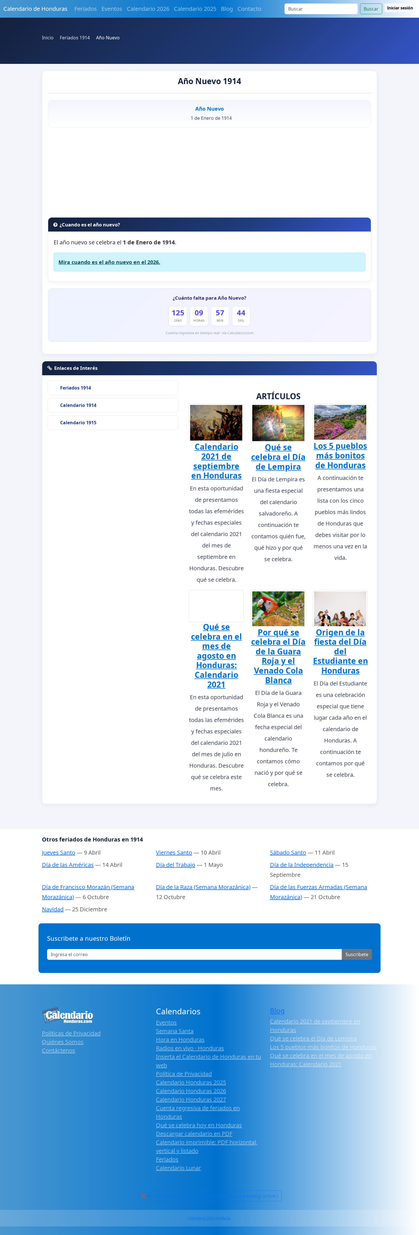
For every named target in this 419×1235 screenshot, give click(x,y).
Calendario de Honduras (35, 9)
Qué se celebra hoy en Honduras (199, 1125)
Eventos (111, 9)
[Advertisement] (209, 174)
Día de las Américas (68, 865)
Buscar (371, 9)
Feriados (85, 9)
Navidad (53, 909)
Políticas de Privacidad (71, 1033)
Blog (227, 9)
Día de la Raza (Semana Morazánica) (203, 887)
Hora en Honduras (180, 1039)
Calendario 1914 (78, 405)
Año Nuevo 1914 (209, 81)
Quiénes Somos (63, 1042)
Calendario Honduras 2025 (191, 1082)
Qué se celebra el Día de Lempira (278, 457)
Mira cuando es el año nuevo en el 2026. (109, 262)
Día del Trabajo (175, 865)
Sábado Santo (288, 852)
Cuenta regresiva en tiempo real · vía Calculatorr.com (210, 332)
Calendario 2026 (148, 9)
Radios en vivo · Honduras (190, 1048)
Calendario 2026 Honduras (209, 1218)
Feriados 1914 (75, 388)
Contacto (249, 9)
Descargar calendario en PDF (194, 1133)
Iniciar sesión (400, 8)
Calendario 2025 (195, 9)
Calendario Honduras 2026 (191, 1091)
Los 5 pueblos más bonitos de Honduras (340, 455)
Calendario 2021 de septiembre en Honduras (216, 461)
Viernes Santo (174, 852)
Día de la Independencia (301, 865)
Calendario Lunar (178, 1168)
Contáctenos (58, 1050)
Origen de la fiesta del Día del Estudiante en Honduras (340, 651)
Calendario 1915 (78, 422)
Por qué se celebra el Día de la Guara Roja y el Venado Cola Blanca (278, 656)
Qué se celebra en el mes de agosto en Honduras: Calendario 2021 (216, 655)
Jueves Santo (58, 852)
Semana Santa (175, 1031)
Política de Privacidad (184, 1074)
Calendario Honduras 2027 (191, 1099)
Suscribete (356, 954)
